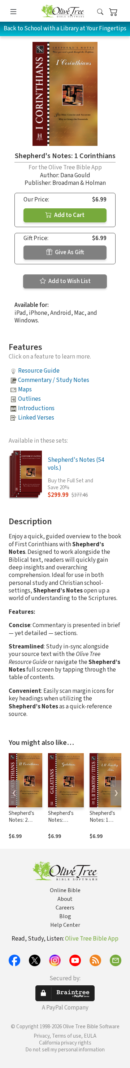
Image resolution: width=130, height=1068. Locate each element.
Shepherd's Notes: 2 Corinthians (22, 820)
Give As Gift (69, 252)
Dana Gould (75, 175)
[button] (100, 12)
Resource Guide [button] (39, 370)
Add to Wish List (69, 281)
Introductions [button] (36, 408)
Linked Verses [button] (36, 417)
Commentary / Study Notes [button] (53, 380)
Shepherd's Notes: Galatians (61, 820)
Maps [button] (25, 389)
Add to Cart (68, 215)
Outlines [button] (29, 399)
